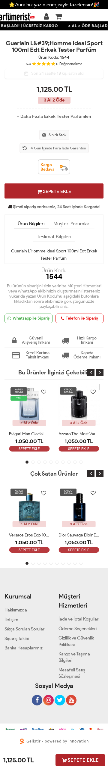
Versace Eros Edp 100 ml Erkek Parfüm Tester (29, 535)
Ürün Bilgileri (31, 224)
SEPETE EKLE (56, 191)
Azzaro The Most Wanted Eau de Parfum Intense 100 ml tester (78, 433)
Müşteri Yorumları (72, 224)
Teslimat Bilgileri (54, 236)
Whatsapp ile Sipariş (31, 318)
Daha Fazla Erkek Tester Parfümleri (55, 116)
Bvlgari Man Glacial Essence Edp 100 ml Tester (29, 433)
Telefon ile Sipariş (82, 318)
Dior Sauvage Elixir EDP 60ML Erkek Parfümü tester (78, 535)
